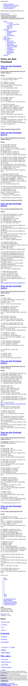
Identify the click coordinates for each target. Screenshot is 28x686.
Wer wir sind (10, 41)
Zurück (5, 579)
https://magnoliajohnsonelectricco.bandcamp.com (13, 282)
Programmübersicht (11, 31)
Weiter (5, 594)
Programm (6, 29)
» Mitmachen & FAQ (6, 662)
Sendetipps (9, 32)
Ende (5, 596)
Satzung (9, 53)
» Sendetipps (4, 636)
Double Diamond (8, 600)
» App (2, 627)
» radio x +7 (4, 630)
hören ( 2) (10, 6)
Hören (5, 21)
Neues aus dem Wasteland (10, 601)
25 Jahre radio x (11, 49)
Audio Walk (10, 51)
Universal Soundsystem (9, 604)
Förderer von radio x (12, 46)
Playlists (9, 34)
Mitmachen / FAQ (11, 42)
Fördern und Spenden (12, 45)
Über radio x (7, 39)
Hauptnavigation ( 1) (11, 5)
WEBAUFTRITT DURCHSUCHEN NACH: (12, 11)
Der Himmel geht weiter (10, 599)
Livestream (9, 25)
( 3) (9, 8)
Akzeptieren (3, 684)
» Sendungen (4, 639)
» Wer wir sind (4, 659)
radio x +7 (9, 28)
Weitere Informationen (5, 685)
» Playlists (3, 650)
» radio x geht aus (5, 652)
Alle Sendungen (11, 35)
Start (5, 578)
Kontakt (6, 55)
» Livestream (4, 624)
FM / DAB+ (10, 22)
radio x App (10, 27)
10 (4, 593)
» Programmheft (5, 642)
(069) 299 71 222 (5, 614)
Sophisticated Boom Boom (10, 603)
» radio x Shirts (4, 664)
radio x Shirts (10, 44)
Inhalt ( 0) (9, 4)
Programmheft (10, 52)
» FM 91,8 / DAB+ (5, 622)
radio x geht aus (8, 38)
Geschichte (9, 48)
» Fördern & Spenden (6, 667)
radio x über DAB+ (15, 24)
